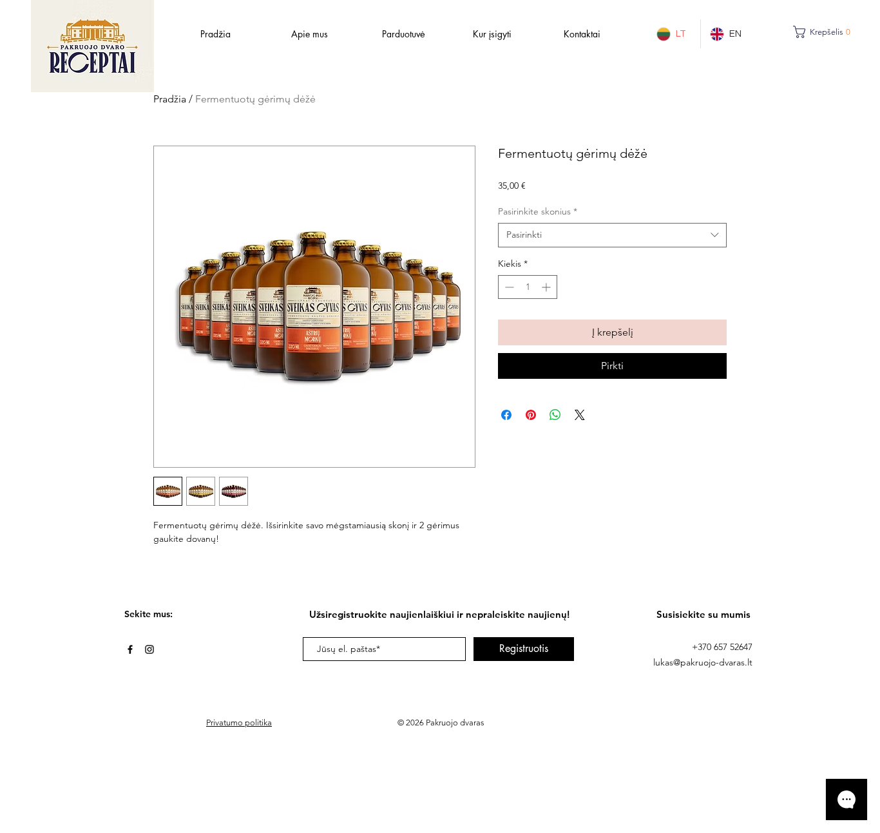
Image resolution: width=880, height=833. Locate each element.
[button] (827, 32)
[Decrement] (508, 287)
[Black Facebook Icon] (130, 649)
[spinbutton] (527, 287)
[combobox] (612, 235)
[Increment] (547, 287)
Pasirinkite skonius (537, 211)
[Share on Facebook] (506, 415)
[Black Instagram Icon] (149, 649)
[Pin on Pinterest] (531, 415)
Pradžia (169, 99)
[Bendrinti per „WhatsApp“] (555, 415)
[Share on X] (580, 415)
